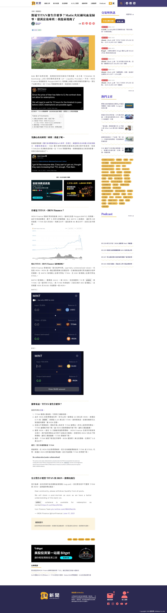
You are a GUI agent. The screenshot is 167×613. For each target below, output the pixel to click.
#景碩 (121, 200)
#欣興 (127, 200)
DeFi (33, 11)
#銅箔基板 (105, 206)
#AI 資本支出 (116, 188)
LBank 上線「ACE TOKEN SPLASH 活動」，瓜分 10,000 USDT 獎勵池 (117, 84)
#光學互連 (127, 172)
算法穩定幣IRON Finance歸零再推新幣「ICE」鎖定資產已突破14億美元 (55, 570)
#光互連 (119, 172)
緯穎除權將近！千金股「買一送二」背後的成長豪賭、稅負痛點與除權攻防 (112, 139)
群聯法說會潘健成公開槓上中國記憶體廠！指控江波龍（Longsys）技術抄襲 (112, 106)
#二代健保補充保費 (107, 191)
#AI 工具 (127, 178)
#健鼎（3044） (128, 197)
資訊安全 (38, 11)
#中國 (112, 172)
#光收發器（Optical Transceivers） (111, 175)
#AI (131, 159)
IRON (69, 539)
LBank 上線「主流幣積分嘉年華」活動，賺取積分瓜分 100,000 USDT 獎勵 (117, 62)
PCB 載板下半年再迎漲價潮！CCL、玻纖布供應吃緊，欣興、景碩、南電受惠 (112, 150)
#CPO (118, 166)
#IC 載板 (104, 197)
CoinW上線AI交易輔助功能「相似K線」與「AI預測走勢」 (117, 30)
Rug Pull (81, 539)
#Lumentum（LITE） (107, 169)
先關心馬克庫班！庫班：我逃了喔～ (44, 118)
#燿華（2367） (113, 203)
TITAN (87, 539)
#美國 (104, 178)
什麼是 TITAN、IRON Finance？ (44, 121)
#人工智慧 (127, 181)
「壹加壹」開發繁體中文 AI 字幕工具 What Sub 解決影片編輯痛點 (112, 128)
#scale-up (105, 172)
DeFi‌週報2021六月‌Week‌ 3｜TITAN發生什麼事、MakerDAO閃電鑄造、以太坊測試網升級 (61, 575)
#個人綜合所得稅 (120, 191)
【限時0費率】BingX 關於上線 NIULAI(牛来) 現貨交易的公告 (117, 52)
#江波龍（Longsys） (108, 159)
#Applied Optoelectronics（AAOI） (120, 163)
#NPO (118, 169)
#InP (124, 166)
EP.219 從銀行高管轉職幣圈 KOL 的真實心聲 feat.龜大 (117, 250)
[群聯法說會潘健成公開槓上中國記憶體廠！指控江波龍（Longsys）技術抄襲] (129, 107)
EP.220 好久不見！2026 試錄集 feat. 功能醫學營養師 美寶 (117, 243)
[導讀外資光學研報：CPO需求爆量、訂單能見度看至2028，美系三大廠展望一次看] (129, 118)
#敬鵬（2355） (113, 200)
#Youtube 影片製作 (117, 181)
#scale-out (126, 169)
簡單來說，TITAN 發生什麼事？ (43, 125)
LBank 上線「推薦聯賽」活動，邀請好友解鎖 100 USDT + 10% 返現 (117, 73)
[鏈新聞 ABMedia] (36, 4)
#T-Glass (118, 197)
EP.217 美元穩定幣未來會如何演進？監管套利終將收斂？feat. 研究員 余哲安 (117, 257)
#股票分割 (116, 194)
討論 (41, 410)
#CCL (129, 194)
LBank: (104, 40)
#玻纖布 (122, 203)
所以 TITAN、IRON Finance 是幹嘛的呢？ (49, 122)
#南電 (104, 200)
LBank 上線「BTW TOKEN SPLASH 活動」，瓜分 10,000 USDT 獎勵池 (117, 41)
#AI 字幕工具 (118, 178)
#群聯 (125, 159)
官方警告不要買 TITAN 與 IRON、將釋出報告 (48, 127)
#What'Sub (105, 181)
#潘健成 (119, 159)
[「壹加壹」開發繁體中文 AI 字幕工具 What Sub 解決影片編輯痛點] (129, 130)
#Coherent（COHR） (108, 166)
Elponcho (38, 23)
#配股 (123, 194)
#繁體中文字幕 (125, 184)
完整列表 (129, 14)
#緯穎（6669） (106, 194)
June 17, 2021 (69, 513)
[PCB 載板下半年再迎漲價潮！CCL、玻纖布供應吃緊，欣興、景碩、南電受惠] (129, 152)
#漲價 (104, 203)
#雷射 (110, 178)
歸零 (93, 539)
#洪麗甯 (130, 191)
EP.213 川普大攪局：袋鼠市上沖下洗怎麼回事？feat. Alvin (117, 264)
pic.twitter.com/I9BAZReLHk (63, 509)
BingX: (103, 51)
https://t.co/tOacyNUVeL (52, 505)
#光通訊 (126, 175)
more (130, 90)
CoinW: (104, 29)
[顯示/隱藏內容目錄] (60, 116)
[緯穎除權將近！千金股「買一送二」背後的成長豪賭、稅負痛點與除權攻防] (129, 141)
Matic (75, 539)
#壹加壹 (115, 184)
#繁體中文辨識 (106, 188)
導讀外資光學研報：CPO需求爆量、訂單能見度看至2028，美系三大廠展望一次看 (112, 117)
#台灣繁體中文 (106, 184)
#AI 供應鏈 (105, 163)
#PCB (111, 197)
